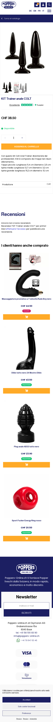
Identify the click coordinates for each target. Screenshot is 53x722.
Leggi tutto (26, 317)
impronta (33, 719)
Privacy (19, 719)
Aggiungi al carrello (26, 147)
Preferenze (26, 713)
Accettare (26, 700)
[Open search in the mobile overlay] (49, 4)
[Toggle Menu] (49, 11)
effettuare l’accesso (16, 229)
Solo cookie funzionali (26, 706)
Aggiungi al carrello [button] (26, 391)
